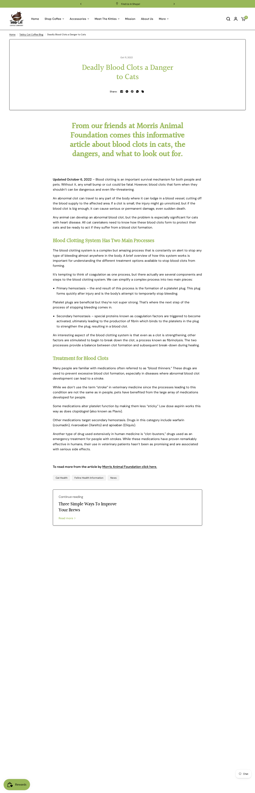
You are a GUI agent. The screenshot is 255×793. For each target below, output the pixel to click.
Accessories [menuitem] (78, 19)
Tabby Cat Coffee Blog (31, 34)
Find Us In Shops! (130, 4)
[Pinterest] (132, 91)
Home (12, 34)
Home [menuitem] (35, 19)
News (113, 477)
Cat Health (62, 477)
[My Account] (235, 19)
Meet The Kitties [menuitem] (106, 19)
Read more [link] (66, 518)
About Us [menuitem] (147, 19)
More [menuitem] (162, 19)
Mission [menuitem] (130, 19)
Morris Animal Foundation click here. (129, 467)
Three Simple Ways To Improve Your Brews (88, 507)
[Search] (228, 19)
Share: (113, 91)
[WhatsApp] (137, 91)
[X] (127, 91)
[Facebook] (121, 91)
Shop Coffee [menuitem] (53, 19)
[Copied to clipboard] (142, 91)
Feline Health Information (88, 477)
